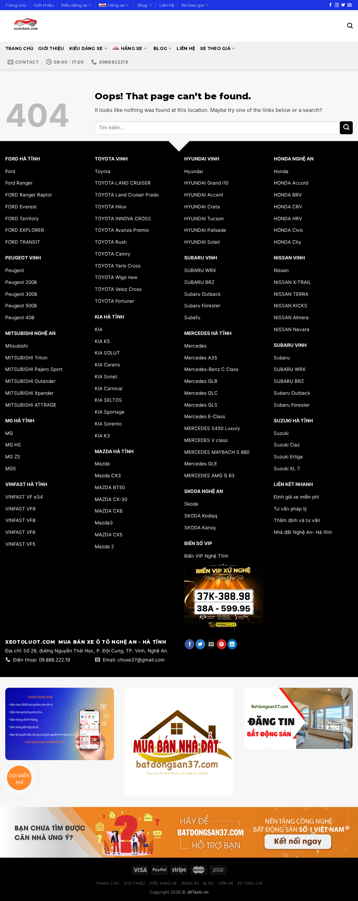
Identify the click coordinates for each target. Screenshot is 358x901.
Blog (142, 5)
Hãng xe (116, 5)
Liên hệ (166, 5)
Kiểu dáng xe (74, 5)
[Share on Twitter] (200, 644)
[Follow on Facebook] (330, 5)
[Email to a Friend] (211, 644)
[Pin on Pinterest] (222, 644)
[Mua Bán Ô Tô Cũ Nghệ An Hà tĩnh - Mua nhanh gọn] (46, 26)
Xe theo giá (192, 5)
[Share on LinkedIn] (232, 644)
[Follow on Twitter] (343, 5)
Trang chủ (15, 5)
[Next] (342, 733)
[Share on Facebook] (189, 644)
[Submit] (346, 127)
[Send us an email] (349, 5)
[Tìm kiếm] (350, 26)
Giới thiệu (44, 5)
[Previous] (255, 733)
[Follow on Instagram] (337, 5)
